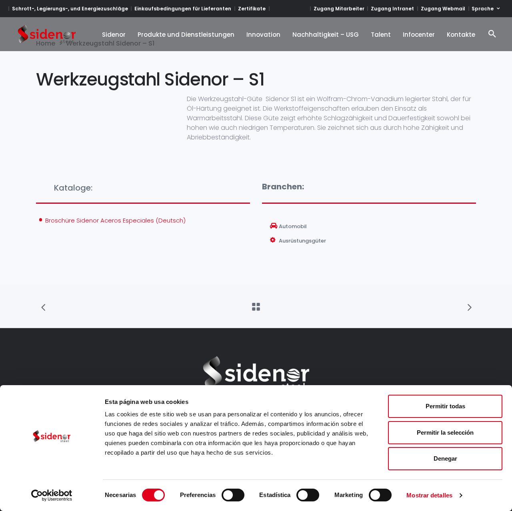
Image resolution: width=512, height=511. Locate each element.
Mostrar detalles (429, 495)
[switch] (233, 495)
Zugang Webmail (443, 8)
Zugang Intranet (392, 8)
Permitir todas (445, 406)
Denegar (445, 458)
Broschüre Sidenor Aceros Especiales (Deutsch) (115, 220)
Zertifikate (252, 8)
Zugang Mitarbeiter (339, 8)
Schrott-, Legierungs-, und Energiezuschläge (70, 8)
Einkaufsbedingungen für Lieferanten (182, 8)
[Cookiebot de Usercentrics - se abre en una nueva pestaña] (52, 495)
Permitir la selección (445, 432)
